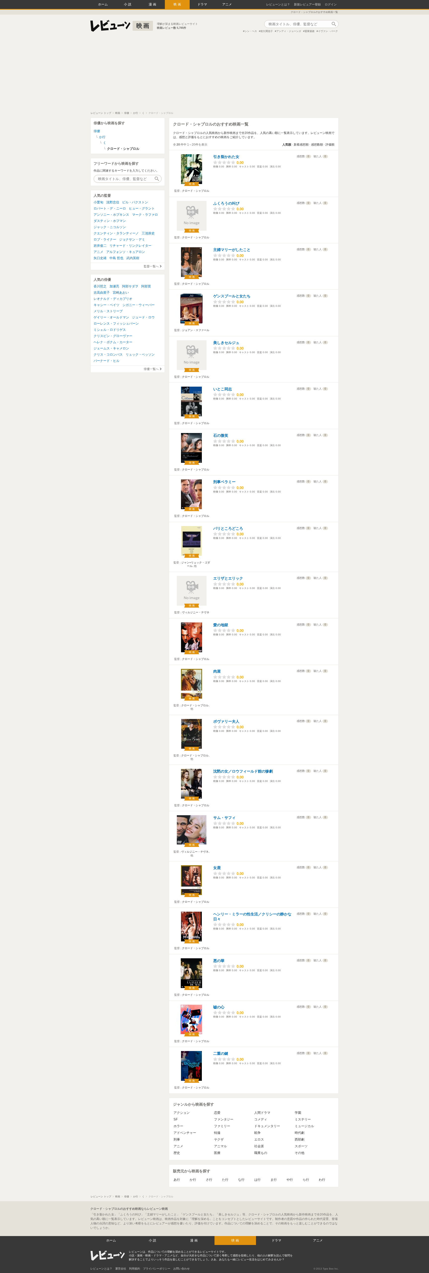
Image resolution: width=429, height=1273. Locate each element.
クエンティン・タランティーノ (116, 233)
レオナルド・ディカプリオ (113, 299)
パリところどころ (228, 528)
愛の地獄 (220, 625)
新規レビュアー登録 (307, 4)
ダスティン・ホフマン (110, 221)
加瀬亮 (114, 286)
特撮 (217, 1133)
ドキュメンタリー (267, 1126)
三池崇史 (148, 233)
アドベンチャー (185, 1133)
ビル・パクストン (135, 202)
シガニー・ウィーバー (138, 305)
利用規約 (134, 1268)
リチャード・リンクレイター (130, 246)
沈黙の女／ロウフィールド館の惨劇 (243, 771)
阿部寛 (146, 286)
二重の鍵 (220, 1053)
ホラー (178, 1126)
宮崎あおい (121, 292)
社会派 (259, 1146)
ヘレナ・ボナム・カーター (113, 342)
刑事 (177, 1139)
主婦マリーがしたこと (231, 250)
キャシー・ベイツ (106, 305)
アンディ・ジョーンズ (288, 31)
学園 (298, 1113)
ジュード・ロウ (143, 317)
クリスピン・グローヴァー (113, 336)
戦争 (257, 1133)
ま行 (273, 1179)
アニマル (220, 1146)
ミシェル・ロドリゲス (110, 330)
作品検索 (334, 24)
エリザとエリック (228, 578)
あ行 (177, 1179)
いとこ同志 (222, 389)
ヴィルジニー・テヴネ (195, 612)
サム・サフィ (224, 817)
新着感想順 (301, 144)
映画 (178, 4)
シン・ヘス (251, 31)
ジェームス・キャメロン (111, 348)
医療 (217, 1153)
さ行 (209, 1179)
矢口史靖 (100, 258)
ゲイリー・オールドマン (111, 317)
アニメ (227, 4)
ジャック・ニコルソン (110, 227)
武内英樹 (132, 258)
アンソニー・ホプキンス (111, 215)
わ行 (322, 1179)
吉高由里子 (102, 292)
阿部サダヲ (130, 286)
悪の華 (218, 961)
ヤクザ (219, 1139)
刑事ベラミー (224, 482)
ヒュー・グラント (142, 208)
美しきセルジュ (226, 343)
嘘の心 (218, 1007)
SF (176, 1119)
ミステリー (303, 1119)
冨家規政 (310, 31)
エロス (259, 1139)
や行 (289, 1179)
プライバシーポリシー (156, 1268)
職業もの (260, 1153)
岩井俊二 (100, 246)
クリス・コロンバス (108, 354)
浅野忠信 (112, 202)
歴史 (177, 1153)
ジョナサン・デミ (132, 239)
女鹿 (217, 868)
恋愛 (217, 1113)
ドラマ (202, 4)
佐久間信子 (266, 31)
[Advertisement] (214, 74)
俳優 (97, 131)
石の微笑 (220, 435)
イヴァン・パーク (328, 31)
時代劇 (299, 1133)
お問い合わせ (181, 1268)
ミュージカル (304, 1126)
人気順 (286, 144)
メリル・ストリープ (108, 311)
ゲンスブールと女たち (231, 296)
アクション (182, 1113)
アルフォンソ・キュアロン (125, 252)
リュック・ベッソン (140, 354)
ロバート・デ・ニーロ (110, 208)
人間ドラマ (262, 1113)
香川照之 (100, 286)
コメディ (260, 1119)
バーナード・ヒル (106, 361)
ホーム (103, 4)
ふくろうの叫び (226, 203)
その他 (299, 1153)
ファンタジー (223, 1119)
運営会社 (120, 1268)
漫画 (153, 4)
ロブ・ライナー (105, 239)
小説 (128, 4)
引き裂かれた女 (226, 157)
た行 (225, 1179)
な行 (241, 1179)
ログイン (331, 4)
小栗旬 (98, 202)
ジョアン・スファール (195, 330)
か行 (193, 1179)
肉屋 (217, 671)
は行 (257, 1179)
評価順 (329, 144)
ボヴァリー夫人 (226, 721)
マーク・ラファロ (145, 215)
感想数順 (317, 144)
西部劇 (299, 1139)
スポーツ (301, 1146)
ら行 (306, 1179)
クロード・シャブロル (195, 190)
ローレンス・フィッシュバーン (116, 323)
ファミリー (222, 1126)
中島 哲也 (116, 258)
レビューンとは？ (278, 4)
